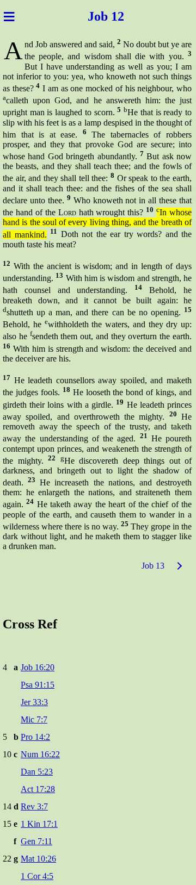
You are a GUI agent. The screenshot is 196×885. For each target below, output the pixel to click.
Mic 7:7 (34, 719)
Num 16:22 (40, 754)
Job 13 (153, 565)
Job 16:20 (37, 667)
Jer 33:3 (34, 702)
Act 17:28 (38, 789)
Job (91, 16)
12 (122, 16)
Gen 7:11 (36, 841)
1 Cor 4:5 (37, 876)
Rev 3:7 (34, 806)
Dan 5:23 (37, 771)
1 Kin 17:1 (39, 823)
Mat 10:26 (38, 858)
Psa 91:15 (37, 684)
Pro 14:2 (35, 736)
